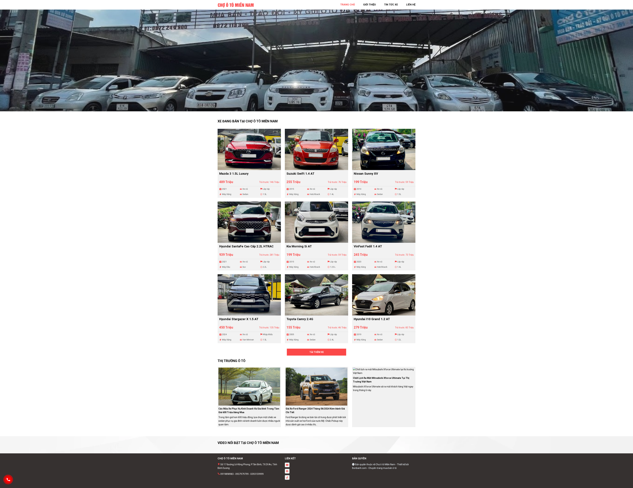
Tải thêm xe (316, 352)
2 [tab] (316, 109)
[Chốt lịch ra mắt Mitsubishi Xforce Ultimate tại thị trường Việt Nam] (384, 371)
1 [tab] (313, 109)
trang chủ (347, 4)
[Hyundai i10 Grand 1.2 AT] (383, 294)
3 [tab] (319, 109)
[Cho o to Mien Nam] (236, 4)
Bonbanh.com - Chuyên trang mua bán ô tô (374, 468)
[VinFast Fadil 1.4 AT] (383, 222)
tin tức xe (391, 4)
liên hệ (410, 4)
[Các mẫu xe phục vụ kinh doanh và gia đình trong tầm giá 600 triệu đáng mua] (249, 386)
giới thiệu (369, 4)
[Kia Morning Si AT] (316, 222)
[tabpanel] (316, 57)
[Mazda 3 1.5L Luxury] (249, 149)
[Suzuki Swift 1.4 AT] (316, 149)
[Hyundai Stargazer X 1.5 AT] (249, 294)
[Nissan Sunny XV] (383, 149)
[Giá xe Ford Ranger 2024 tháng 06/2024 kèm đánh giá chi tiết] (316, 386)
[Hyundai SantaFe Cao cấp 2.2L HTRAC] (249, 222)
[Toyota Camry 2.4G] (316, 294)
